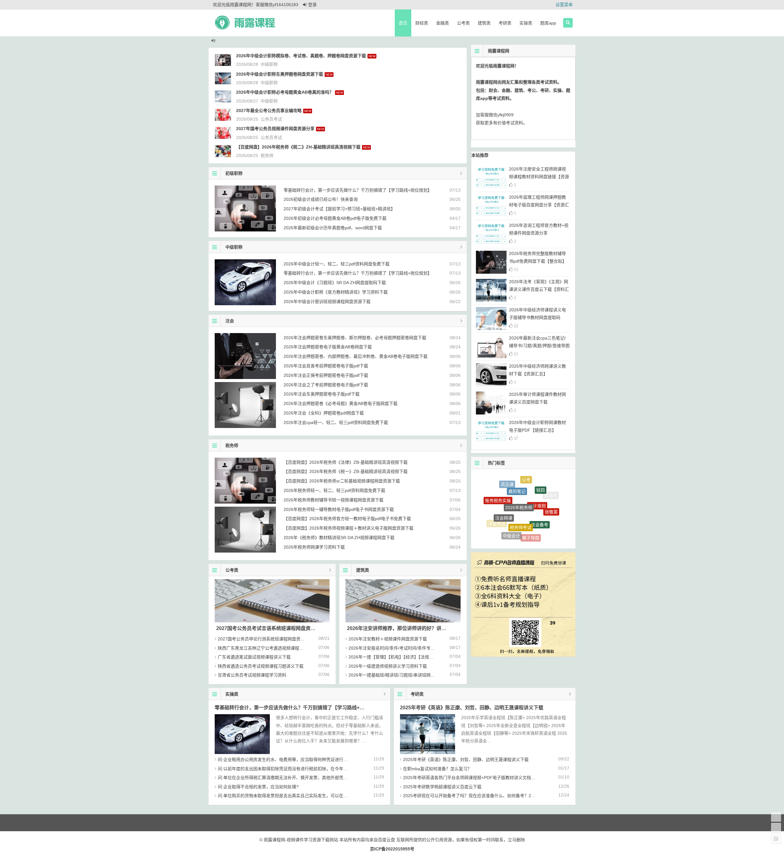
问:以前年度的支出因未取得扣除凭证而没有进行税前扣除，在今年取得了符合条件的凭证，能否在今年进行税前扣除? (329, 768)
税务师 (267, 155)
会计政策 (507, 531)
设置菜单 (564, 4)
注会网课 (503, 494)
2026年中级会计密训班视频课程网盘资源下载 (327, 301)
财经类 (421, 23)
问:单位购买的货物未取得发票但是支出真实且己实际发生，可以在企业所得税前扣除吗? (301, 795)
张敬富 (551, 500)
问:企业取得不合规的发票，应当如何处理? (258, 786)
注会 (229, 320)
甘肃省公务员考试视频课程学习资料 (252, 675)
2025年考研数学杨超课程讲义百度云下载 (442, 786)
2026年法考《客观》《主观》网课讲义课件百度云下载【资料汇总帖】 (539, 289)
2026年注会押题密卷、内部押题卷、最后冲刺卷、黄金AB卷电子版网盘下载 (356, 356)
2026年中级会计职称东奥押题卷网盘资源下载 (279, 74)
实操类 (525, 23)
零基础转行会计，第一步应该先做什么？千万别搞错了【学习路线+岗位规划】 (358, 190)
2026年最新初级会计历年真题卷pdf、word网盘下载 (333, 227)
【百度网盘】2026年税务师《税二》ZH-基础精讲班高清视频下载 (298, 146)
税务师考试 (520, 497)
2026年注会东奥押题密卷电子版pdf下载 (322, 394)
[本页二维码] (776, 839)
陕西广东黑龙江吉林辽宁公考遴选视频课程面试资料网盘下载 (276, 648)
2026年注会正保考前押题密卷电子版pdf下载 (326, 375)
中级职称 (269, 64)
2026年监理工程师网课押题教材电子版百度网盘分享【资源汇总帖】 (539, 205)
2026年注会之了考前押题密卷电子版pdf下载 (326, 384)
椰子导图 (530, 518)
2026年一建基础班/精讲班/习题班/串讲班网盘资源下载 (400, 675)
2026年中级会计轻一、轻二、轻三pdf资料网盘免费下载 (337, 263)
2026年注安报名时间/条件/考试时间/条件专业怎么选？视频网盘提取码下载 (420, 648)
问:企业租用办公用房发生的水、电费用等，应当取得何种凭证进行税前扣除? (290, 759)
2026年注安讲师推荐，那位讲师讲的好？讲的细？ (401, 628)
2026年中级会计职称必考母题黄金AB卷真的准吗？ (285, 92)
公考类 (463, 23)
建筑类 (484, 23)
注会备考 (539, 499)
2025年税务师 (518, 482)
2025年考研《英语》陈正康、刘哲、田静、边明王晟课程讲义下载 (471, 707)
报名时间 (539, 534)
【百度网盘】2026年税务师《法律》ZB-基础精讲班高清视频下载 (346, 462)
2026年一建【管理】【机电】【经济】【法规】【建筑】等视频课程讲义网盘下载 (422, 657)
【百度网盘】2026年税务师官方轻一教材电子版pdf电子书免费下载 (347, 518)
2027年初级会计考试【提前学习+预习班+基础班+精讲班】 (339, 208)
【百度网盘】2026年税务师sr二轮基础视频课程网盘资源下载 (342, 480)
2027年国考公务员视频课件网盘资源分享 (275, 128)
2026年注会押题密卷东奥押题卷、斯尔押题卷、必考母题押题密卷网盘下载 (355, 337)
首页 (403, 23)
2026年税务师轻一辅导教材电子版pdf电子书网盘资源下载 (339, 509)
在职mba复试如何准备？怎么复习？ (437, 768)
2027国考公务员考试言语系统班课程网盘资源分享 (270, 628)
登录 (312, 4)
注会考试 (496, 512)
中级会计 (511, 515)
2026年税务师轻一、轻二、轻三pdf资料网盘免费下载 (334, 490)
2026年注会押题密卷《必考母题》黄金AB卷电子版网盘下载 (341, 403)
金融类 (442, 23)
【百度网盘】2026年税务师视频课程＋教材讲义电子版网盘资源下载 (348, 528)
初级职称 (234, 173)
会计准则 (537, 484)
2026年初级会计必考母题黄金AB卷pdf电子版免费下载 (335, 218)
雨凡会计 (546, 519)
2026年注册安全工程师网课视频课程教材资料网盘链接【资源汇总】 (539, 177)
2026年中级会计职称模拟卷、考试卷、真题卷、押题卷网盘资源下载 (301, 55)
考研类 (505, 23)
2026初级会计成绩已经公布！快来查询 (321, 199)
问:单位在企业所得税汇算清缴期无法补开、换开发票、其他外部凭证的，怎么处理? (297, 777)
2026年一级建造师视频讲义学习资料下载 (388, 666)
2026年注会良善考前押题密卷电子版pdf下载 (326, 365)
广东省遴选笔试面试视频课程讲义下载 (254, 657)
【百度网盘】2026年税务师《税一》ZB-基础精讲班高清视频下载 (346, 471)
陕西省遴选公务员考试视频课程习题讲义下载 (260, 666)
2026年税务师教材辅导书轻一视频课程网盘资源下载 (333, 499)
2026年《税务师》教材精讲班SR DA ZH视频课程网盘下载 (339, 537)
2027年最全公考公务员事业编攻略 (269, 110)
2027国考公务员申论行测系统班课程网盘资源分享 (265, 638)
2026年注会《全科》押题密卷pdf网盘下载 (324, 413)
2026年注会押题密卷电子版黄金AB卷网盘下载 (328, 346)
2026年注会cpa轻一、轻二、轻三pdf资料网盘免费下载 (336, 422)
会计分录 (526, 533)
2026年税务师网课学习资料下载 (314, 547)
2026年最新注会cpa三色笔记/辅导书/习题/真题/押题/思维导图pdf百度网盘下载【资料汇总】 (539, 346)
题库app (548, 23)
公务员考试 (271, 119)
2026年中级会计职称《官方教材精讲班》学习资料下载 (336, 292)
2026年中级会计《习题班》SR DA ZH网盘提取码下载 (335, 282)
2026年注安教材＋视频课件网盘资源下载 (388, 638)
